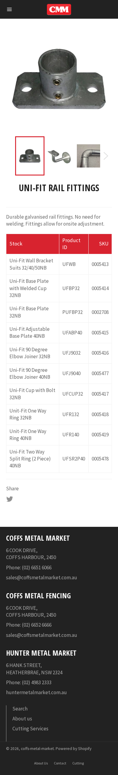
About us (22, 718)
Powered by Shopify (73, 748)
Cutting (78, 763)
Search (20, 708)
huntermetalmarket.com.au (36, 692)
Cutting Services (30, 728)
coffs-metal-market (37, 748)
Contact (60, 763)
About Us (41, 763)
